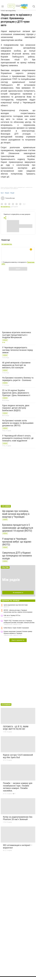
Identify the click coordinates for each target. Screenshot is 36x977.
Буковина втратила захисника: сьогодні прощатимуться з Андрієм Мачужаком (16, 335)
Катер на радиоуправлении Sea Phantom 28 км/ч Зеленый (17, 818)
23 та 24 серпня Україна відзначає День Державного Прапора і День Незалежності (16, 393)
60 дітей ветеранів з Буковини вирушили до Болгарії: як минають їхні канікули (16, 365)
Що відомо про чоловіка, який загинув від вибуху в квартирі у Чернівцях (15, 514)
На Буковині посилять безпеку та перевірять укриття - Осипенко (17, 379)
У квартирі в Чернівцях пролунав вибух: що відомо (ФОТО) (16, 541)
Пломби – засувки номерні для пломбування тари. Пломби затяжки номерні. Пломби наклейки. (17, 787)
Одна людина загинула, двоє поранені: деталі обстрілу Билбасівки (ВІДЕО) (15, 408)
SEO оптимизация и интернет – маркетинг (17, 846)
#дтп (2, 193)
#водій (12, 193)
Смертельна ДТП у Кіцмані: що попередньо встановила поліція (17, 555)
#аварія (7, 193)
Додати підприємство (18, 640)
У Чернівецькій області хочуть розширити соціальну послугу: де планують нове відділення (18, 438)
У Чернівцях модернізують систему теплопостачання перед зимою (17, 350)
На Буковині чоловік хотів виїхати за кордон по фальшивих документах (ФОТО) (18, 423)
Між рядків (11, 580)
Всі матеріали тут (18, 592)
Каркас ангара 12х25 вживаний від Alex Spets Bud (18, 756)
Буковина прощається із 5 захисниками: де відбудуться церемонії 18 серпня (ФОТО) (17, 527)
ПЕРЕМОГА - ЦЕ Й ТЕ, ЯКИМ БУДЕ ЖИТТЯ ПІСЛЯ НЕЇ (15, 727)
